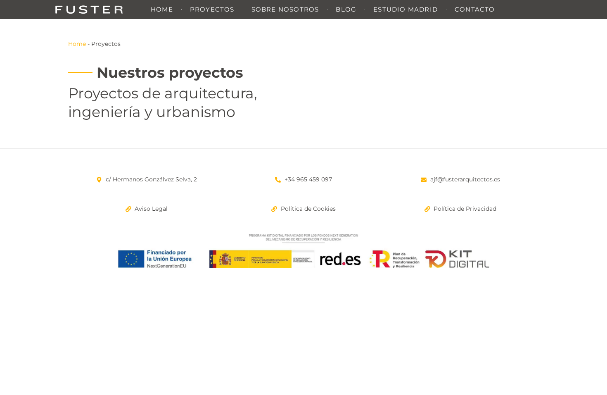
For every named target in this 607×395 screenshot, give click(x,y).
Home (162, 9)
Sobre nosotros (285, 9)
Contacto (475, 9)
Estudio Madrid (405, 9)
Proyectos (212, 9)
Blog (346, 9)
